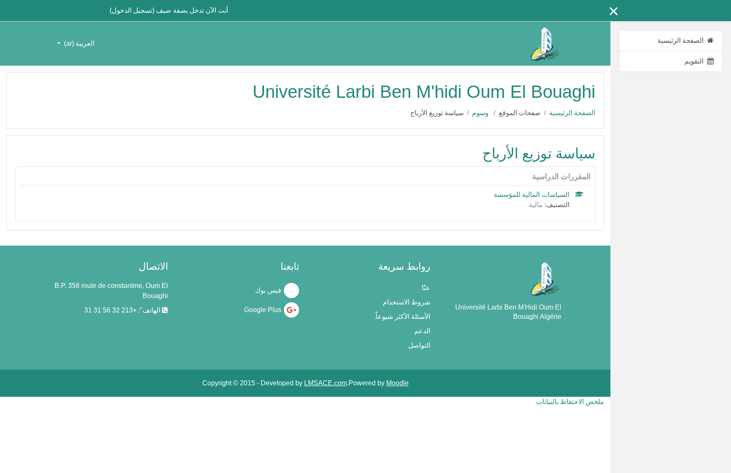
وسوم (480, 112)
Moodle (397, 383)
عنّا (426, 287)
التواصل (419, 345)
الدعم (422, 331)
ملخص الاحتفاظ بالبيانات (570, 401)
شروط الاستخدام (406, 302)
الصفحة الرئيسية (572, 112)
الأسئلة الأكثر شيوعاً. (402, 316)
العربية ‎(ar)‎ (78, 43)
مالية (536, 204)
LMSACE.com (325, 383)
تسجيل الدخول (132, 10)
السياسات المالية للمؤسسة (531, 194)
